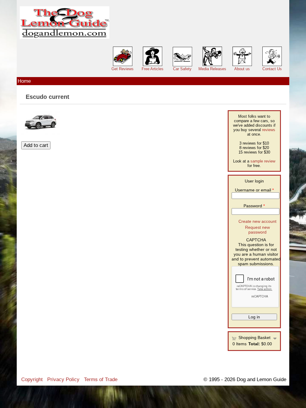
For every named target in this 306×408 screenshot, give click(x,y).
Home (24, 81)
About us (242, 69)
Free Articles (152, 69)
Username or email (254, 190)
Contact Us (272, 69)
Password (254, 205)
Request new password (257, 229)
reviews (268, 130)
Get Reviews (122, 69)
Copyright (32, 379)
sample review (262, 161)
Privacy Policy (63, 379)
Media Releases (212, 69)
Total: (254, 343)
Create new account (257, 221)
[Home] (64, 22)
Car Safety (182, 69)
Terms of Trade (100, 379)
